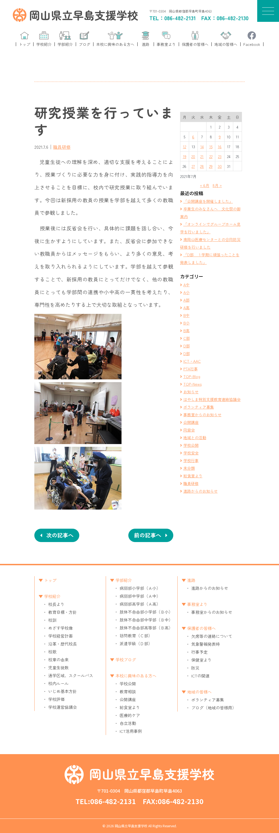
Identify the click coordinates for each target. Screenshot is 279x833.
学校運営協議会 (62, 707)
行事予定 (199, 652)
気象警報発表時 (205, 644)
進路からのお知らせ (200, 491)
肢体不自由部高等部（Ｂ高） (146, 627)
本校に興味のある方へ (136, 676)
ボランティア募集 (198, 407)
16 (220, 146)
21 (202, 156)
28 (202, 166)
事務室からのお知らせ (202, 414)
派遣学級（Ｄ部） (136, 643)
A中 (186, 284)
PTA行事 (190, 368)
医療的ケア (130, 715)
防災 (195, 668)
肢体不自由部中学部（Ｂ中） (146, 620)
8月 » (217, 185)
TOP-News (192, 384)
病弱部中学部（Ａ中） (140, 596)
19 (184, 156)
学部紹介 (124, 580)
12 (184, 146)
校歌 (52, 651)
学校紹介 (52, 596)
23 (220, 156)
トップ (50, 580)
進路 (191, 580)
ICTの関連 (200, 676)
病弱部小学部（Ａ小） (140, 588)
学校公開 (191, 445)
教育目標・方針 (62, 612)
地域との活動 (194, 437)
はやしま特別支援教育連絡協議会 (212, 399)
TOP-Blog (191, 376)
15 (211, 146)
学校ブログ (126, 659)
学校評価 (56, 699)
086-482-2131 (180, 18)
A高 (186, 307)
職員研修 (62, 147)
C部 (186, 338)
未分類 (189, 468)
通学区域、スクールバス (70, 675)
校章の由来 (58, 659)
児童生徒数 (58, 667)
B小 (186, 323)
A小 (186, 292)
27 (193, 166)
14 (202, 146)
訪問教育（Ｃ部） (136, 635)
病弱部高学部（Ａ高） (140, 604)
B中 (186, 315)
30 (220, 166)
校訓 (52, 620)
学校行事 (191, 460)
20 (193, 156)
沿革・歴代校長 (62, 644)
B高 (186, 330)
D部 (186, 346)
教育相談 (128, 691)
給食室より (192, 475)
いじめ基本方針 (62, 691)
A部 (186, 300)
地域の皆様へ (199, 692)
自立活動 (128, 723)
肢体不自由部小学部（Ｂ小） (146, 612)
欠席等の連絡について (211, 636)
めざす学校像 (60, 628)
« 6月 (204, 185)
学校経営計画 (60, 636)
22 (211, 156)
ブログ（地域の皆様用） (213, 707)
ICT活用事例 (131, 731)
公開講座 (191, 422)
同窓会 (189, 430)
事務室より (197, 604)
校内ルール (58, 683)
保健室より (201, 660)
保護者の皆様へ (201, 628)
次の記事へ (60, 535)
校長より (56, 604)
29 (211, 166)
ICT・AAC (192, 361)
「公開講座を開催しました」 (208, 201)
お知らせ (191, 391)
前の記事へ (147, 535)
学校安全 (191, 453)
